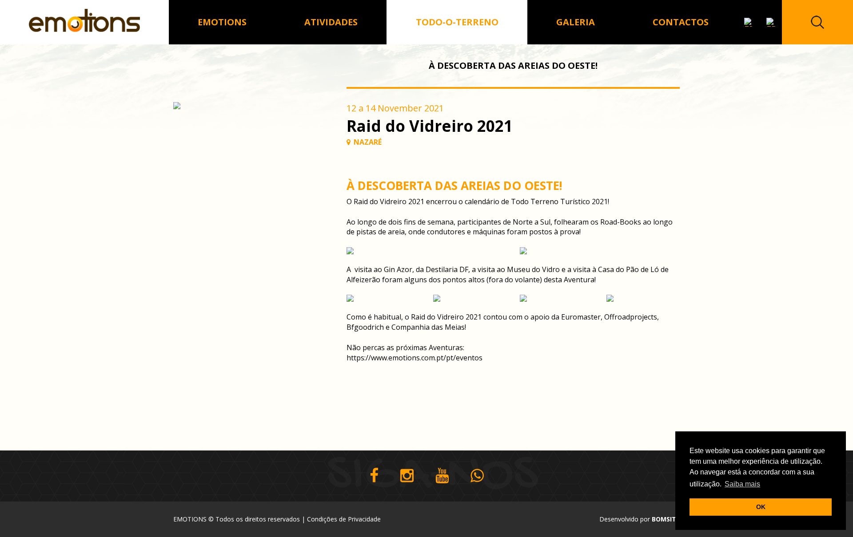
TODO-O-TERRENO (457, 22)
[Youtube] (442, 476)
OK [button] (760, 506)
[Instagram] (407, 476)
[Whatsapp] (477, 476)
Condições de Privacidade (344, 519)
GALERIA (575, 22)
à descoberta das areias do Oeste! (513, 65)
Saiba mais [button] (742, 484)
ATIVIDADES (331, 22)
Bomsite (666, 519)
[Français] (771, 22)
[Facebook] (374, 476)
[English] (748, 22)
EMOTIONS (222, 22)
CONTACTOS (681, 22)
